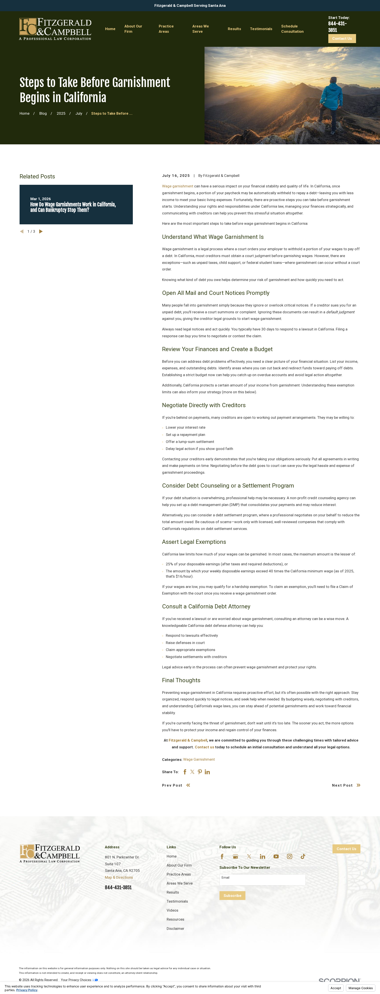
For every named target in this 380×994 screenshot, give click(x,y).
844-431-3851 (118, 887)
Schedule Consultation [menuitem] (292, 29)
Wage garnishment (177, 186)
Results (173, 892)
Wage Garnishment (199, 759)
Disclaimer (175, 928)
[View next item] (41, 231)
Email (225, 877)
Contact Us (342, 38)
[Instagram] (289, 856)
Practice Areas (179, 874)
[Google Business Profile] (235, 856)
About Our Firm (179, 865)
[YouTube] (276, 856)
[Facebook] (222, 856)
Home (172, 856)
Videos (172, 910)
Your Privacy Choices (76, 980)
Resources (175, 919)
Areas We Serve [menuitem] (200, 29)
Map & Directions (119, 877)
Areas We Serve (180, 883)
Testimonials (177, 901)
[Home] (55, 29)
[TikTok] (303, 856)
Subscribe (232, 895)
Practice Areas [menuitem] (166, 29)
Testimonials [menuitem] (261, 29)
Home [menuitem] (110, 29)
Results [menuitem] (234, 29)
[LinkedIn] (262, 856)
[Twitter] (249, 856)
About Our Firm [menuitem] (133, 29)
